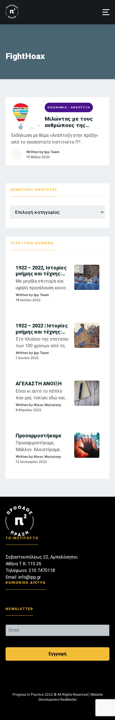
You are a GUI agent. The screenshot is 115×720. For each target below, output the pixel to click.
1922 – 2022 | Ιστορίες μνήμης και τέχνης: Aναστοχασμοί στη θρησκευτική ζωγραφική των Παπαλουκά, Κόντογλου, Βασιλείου (42, 329)
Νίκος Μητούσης (47, 405)
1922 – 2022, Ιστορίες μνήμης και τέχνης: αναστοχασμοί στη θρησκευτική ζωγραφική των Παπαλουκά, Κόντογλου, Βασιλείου (42, 271)
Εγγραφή (57, 653)
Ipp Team (51, 152)
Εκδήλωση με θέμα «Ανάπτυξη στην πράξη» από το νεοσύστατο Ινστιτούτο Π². (54, 139)
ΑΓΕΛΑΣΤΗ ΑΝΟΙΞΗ (39, 383)
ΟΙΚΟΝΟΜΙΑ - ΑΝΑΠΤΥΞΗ (68, 107)
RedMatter (68, 699)
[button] (105, 12)
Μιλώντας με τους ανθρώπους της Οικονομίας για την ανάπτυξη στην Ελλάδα (74, 122)
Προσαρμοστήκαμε (39, 435)
